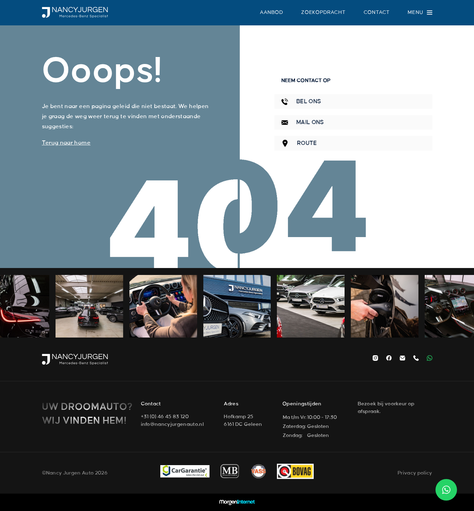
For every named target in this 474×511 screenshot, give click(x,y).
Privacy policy (415, 473)
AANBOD (271, 12)
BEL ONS (308, 101)
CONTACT (377, 12)
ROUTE (306, 143)
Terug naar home (66, 143)
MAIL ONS (309, 122)
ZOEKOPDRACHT (323, 12)
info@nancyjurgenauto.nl (172, 424)
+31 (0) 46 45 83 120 (165, 417)
